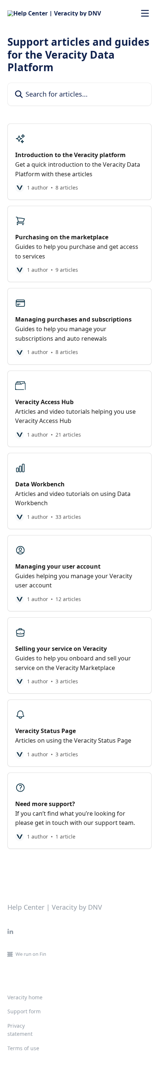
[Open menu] (145, 13)
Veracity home (25, 997)
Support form (24, 1011)
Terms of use (23, 1048)
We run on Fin (31, 954)
